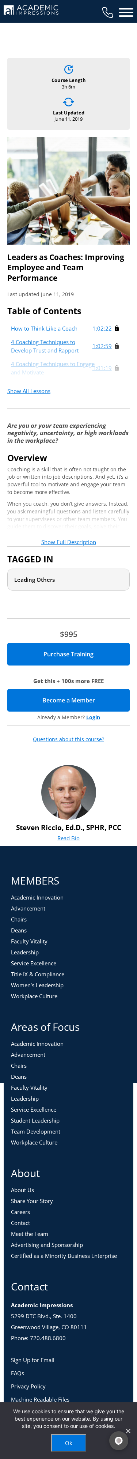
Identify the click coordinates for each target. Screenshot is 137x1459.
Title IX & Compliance (37, 974)
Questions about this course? (68, 739)
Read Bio (68, 838)
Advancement (28, 908)
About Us (22, 1190)
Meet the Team (29, 1233)
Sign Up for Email (32, 1360)
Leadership (25, 952)
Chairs (19, 919)
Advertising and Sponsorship (47, 1244)
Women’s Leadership (37, 985)
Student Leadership (35, 1120)
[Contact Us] (107, 12)
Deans (19, 930)
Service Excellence (33, 963)
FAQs (17, 1373)
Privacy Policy (28, 1386)
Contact (20, 1222)
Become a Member (86, 700)
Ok (68, 1443)
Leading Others (34, 579)
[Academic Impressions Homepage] (31, 10)
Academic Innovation (37, 897)
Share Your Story (32, 1200)
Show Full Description (68, 542)
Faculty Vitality (29, 941)
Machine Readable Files (40, 1399)
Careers (20, 1211)
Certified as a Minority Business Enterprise (64, 1255)
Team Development (35, 1131)
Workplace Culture (34, 996)
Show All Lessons (28, 391)
